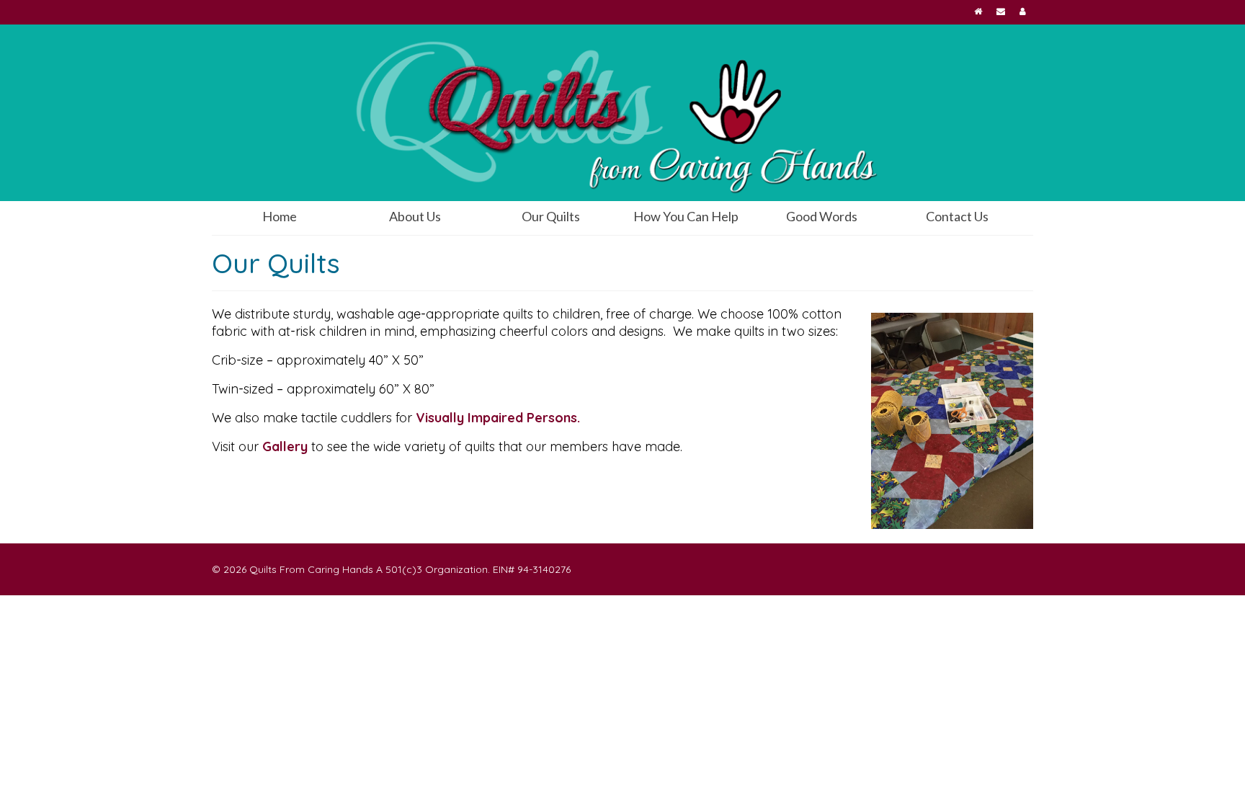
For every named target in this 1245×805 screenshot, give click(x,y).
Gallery (285, 446)
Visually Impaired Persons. (498, 417)
